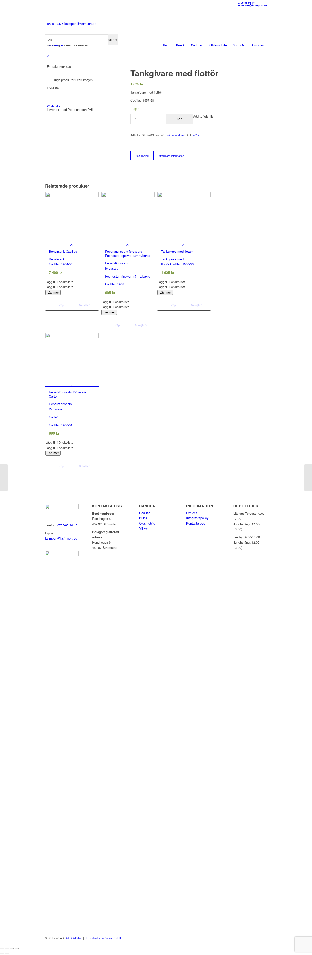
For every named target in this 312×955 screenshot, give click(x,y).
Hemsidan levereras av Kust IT (103, 938)
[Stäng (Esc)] (17, 948)
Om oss (191, 512)
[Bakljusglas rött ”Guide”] (4, 477)
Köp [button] (61, 305)
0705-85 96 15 (246, 2)
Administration (74, 938)
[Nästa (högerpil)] (7, 953)
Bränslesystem (175, 135)
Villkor (143, 528)
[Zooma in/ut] (2, 948)
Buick (143, 517)
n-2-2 (196, 135)
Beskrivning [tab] (142, 155)
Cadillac (144, 512)
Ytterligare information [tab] (171, 155)
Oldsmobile (147, 523)
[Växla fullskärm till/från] (7, 948)
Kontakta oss (195, 523)
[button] (72, 281)
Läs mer (53, 292)
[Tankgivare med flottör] (308, 477)
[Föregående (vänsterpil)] (2, 953)
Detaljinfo (84, 305)
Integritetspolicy (197, 517)
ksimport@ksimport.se (252, 5)
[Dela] (12, 948)
